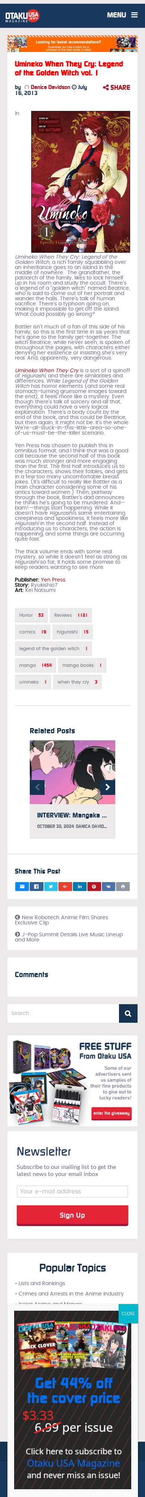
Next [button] (107, 787)
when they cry (77, 682)
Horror (31, 615)
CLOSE (128, 1313)
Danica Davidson (49, 87)
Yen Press (53, 580)
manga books (82, 665)
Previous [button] (37, 787)
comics (32, 632)
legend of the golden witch (53, 648)
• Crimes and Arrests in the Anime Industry (69, 1294)
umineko (33, 682)
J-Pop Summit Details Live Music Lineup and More (69, 937)
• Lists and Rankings (40, 1283)
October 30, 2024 (55, 826)
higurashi (72, 632)
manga (35, 665)
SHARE (119, 87)
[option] (72, 793)
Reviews (71, 615)
